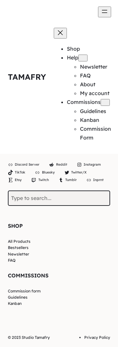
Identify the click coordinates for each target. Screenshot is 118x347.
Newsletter (18, 254)
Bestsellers (18, 247)
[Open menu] (104, 12)
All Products (19, 241)
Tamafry (27, 77)
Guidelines (18, 297)
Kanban (15, 303)
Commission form (24, 291)
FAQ (11, 260)
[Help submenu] (83, 58)
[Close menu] (60, 33)
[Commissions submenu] (105, 102)
